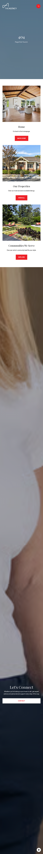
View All (21, 198)
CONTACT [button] (21, 701)
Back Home (21, 138)
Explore (21, 257)
